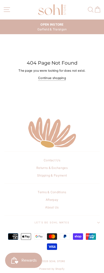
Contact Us (52, 160)
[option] (52, 27)
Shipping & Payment (52, 175)
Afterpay (52, 200)
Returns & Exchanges (52, 168)
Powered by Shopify (51, 268)
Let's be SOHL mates (52, 222)
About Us (52, 207)
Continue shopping (52, 78)
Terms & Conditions (52, 192)
